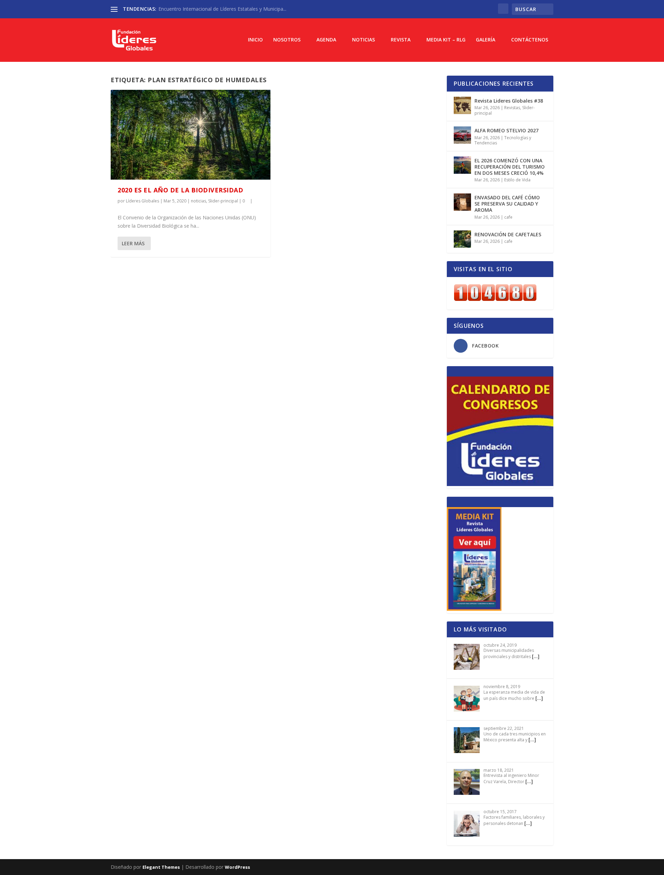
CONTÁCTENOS (529, 40)
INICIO (255, 40)
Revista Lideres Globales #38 (508, 100)
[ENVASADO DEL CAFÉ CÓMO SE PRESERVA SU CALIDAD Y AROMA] (462, 202)
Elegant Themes (161, 867)
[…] (536, 656)
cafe (508, 217)
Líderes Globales (142, 201)
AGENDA (326, 40)
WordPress (237, 867)
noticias (198, 201)
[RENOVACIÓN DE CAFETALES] (462, 239)
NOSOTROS (287, 40)
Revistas (512, 108)
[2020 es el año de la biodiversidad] (190, 135)
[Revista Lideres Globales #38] (462, 105)
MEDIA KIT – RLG (445, 40)
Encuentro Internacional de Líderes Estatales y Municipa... (222, 9)
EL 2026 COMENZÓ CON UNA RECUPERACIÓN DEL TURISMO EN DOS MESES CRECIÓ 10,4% (509, 166)
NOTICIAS (363, 40)
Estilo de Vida (517, 180)
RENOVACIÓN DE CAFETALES (507, 234)
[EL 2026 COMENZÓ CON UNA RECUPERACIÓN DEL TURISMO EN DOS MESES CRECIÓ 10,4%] (462, 165)
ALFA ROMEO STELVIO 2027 (506, 130)
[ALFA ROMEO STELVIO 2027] (462, 135)
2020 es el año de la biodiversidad (180, 190)
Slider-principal (223, 201)
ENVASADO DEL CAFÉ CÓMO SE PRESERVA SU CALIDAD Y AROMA (507, 203)
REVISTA (401, 40)
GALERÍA (485, 40)
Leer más (133, 243)
